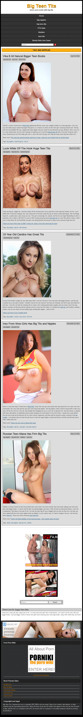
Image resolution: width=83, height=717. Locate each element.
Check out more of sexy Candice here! (15, 313)
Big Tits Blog (8, 687)
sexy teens (22, 316)
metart (16, 316)
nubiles (29, 523)
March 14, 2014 (74, 148)
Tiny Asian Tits (8, 693)
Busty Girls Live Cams (41, 40)
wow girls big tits (31, 427)
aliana (8, 523)
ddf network (23, 227)
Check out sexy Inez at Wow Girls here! (23, 423)
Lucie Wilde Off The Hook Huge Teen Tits (26, 148)
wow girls (22, 427)
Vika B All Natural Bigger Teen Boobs (24, 56)
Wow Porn (22, 59)
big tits (16, 227)
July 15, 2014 (75, 56)
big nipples (41, 20)
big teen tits (41, 24)
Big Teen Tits (41, 5)
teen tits (41, 36)
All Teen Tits (7, 684)
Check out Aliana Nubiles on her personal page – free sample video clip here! (35, 519)
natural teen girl (52, 132)
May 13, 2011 (75, 434)
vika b (26, 141)
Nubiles (41, 32)
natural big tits (18, 141)
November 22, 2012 (73, 323)
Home (41, 16)
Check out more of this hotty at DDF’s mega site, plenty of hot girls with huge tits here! (30, 223)
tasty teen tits (33, 515)
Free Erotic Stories (9, 690)
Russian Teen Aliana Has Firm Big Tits (25, 433)
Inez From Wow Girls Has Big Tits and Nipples (29, 323)
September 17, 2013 (73, 234)
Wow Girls (31, 406)
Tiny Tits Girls (8, 696)
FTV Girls (41, 28)
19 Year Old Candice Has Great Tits (23, 234)
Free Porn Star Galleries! (41, 675)
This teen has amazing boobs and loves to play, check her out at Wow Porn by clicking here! (40, 137)
